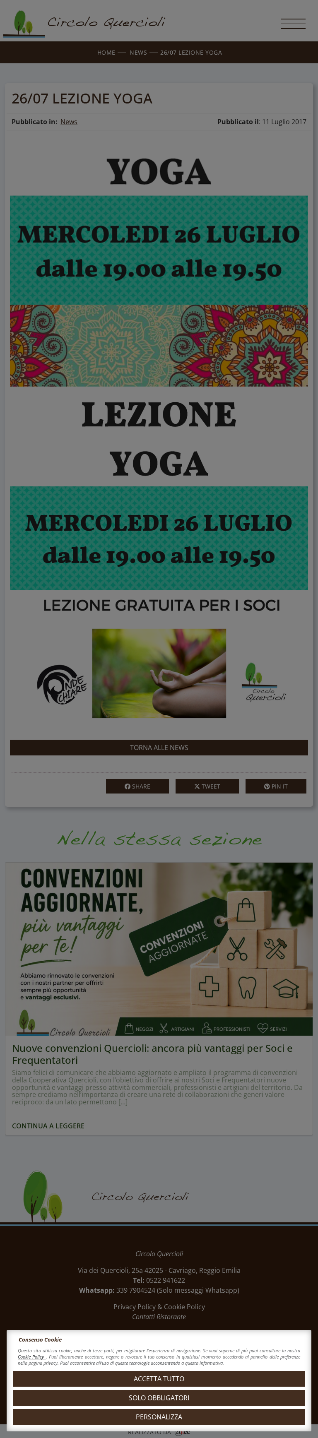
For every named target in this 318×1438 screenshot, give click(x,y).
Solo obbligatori (159, 1397)
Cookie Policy (32, 1357)
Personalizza (159, 1416)
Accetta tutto (159, 1378)
